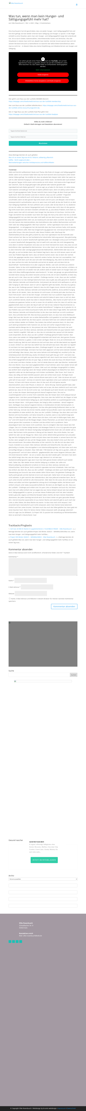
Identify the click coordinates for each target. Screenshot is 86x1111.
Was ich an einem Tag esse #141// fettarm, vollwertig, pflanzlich (31, 157)
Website (11, 594)
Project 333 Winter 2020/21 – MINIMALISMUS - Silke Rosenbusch (32, 537)
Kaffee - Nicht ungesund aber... (20, 160)
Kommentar (13, 557)
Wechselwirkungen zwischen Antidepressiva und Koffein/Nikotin (31, 162)
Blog (36, 23)
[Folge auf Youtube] (17, 941)
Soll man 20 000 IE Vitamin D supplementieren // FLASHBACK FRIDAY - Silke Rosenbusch (41, 529)
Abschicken (43, 143)
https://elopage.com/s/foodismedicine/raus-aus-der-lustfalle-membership (35, 101)
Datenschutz (71, 1108)
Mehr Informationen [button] (43, 70)
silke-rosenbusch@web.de (32, 936)
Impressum (62, 1108)
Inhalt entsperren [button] (43, 75)
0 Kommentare (45, 23)
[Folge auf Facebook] (13, 941)
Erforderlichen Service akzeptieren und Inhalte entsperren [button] (43, 81)
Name (11, 581)
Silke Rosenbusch (18, 23)
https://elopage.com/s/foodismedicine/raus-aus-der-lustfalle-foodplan (33, 114)
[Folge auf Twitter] (20, 941)
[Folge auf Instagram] (10, 941)
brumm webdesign (49, 1108)
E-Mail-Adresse (14, 587)
